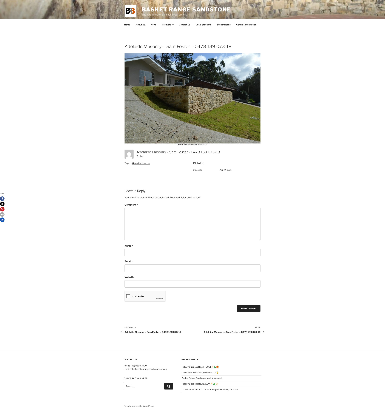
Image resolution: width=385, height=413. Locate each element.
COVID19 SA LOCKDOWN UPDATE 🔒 (200, 372)
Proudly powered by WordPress (139, 406)
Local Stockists (203, 24)
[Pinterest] (2, 209)
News (153, 24)
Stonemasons (224, 24)
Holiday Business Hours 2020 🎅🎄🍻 (200, 383)
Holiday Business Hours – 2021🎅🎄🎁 (200, 367)
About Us (140, 24)
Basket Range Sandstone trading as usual (202, 378)
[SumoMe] (2, 219)
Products (166, 24)
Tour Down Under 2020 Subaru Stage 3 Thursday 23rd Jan (210, 389)
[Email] (2, 214)
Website (129, 277)
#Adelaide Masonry (141, 163)
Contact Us (184, 24)
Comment (131, 204)
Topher (140, 156)
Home (127, 24)
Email (129, 261)
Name (129, 245)
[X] (2, 204)
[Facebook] (2, 198)
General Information (246, 24)
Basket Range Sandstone (186, 9)
